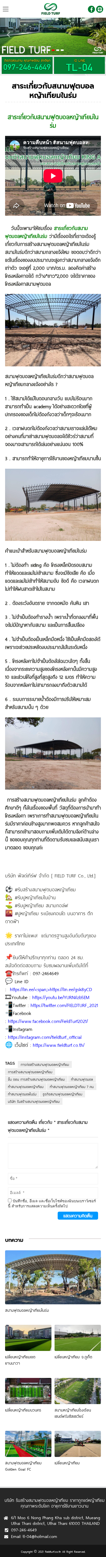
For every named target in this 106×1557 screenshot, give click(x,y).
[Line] (99, 9)
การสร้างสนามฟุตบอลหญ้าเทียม (30, 1071)
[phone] (79, 65)
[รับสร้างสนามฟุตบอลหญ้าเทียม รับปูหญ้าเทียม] (53, 8)
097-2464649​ (46, 973)
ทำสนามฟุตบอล (82, 1079)
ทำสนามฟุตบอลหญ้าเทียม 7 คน (72, 1086)
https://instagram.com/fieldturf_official (45, 1037)
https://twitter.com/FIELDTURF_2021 (64, 1005)
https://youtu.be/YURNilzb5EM (60, 997)
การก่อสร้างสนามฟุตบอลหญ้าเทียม (45, 1064)
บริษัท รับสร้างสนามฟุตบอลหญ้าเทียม (34, 1101)
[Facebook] (91, 9)
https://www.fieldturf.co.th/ (59, 1045)
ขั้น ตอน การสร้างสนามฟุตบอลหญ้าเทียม (36, 1079)
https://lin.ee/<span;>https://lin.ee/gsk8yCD (51, 989)
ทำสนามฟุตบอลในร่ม (22, 1094)
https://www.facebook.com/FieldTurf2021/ (48, 1021)
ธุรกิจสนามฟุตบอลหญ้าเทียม (62, 1094)
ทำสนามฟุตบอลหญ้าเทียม (26, 1086)
